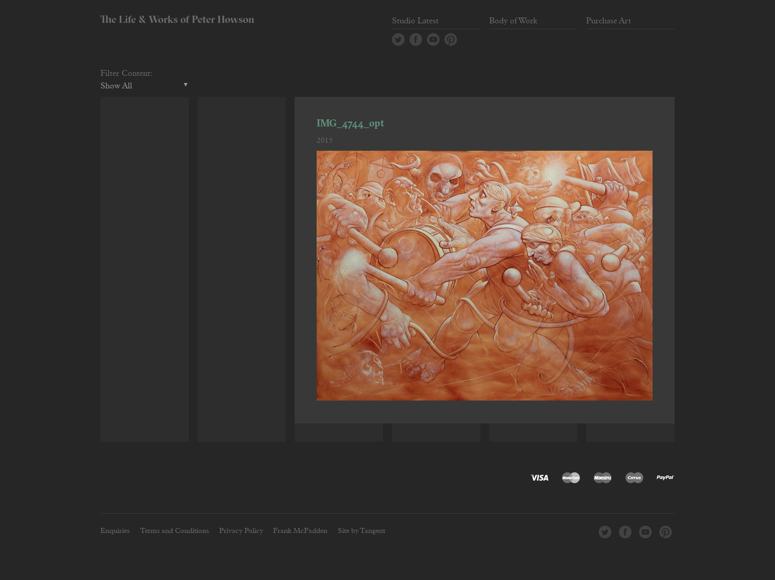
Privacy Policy (241, 531)
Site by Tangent (361, 531)
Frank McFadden (300, 531)
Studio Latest (415, 21)
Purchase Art (608, 21)
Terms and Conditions (174, 531)
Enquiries (115, 531)
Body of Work (513, 21)
